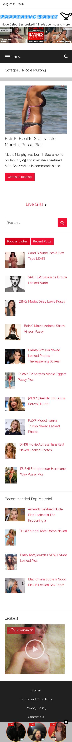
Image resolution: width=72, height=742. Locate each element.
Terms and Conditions (36, 699)
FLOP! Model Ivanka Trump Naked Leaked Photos (44, 426)
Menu (16, 56)
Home (36, 690)
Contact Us (36, 717)
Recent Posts (42, 241)
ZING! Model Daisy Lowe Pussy (42, 301)
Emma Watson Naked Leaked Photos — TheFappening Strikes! (44, 355)
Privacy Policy (36, 708)
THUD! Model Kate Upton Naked (43, 531)
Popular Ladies (17, 241)
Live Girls (34, 204)
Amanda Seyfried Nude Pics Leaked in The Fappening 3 (45, 514)
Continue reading (20, 177)
